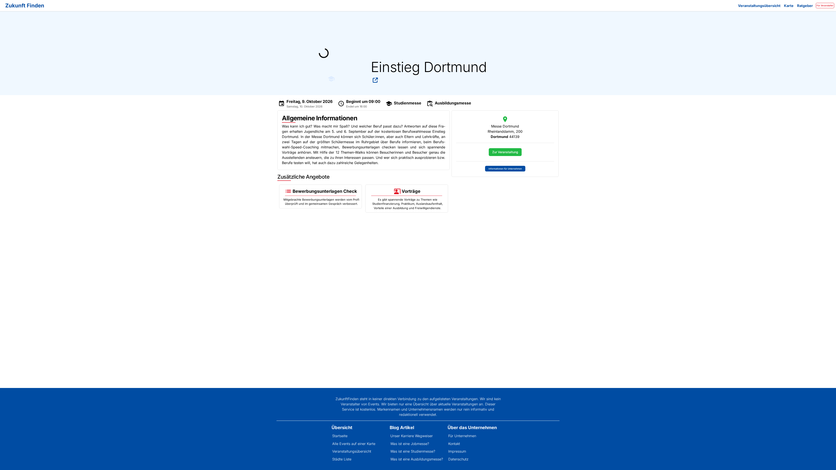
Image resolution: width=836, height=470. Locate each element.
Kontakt (454, 443)
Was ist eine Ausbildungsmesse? (416, 459)
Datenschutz (458, 459)
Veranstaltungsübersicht (759, 5)
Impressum (457, 451)
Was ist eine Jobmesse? (409, 443)
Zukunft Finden (24, 5)
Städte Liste (341, 459)
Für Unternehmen (462, 436)
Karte (789, 5)
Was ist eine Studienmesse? (412, 451)
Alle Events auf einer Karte (353, 443)
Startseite (339, 436)
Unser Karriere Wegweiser (411, 436)
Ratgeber (805, 5)
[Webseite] (375, 80)
